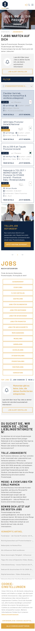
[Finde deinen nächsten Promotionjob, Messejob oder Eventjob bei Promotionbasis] (5, 5)
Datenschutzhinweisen (10, 614)
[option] (17, 536)
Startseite (5, 32)
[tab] (6, 380)
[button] (26, 4)
